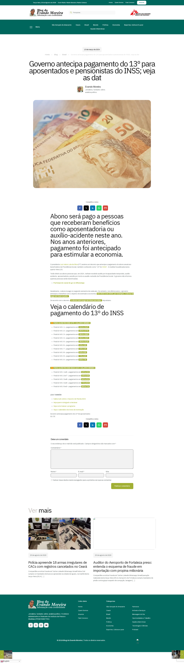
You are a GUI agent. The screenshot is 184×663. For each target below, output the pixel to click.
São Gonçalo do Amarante (115, 606)
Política (109, 622)
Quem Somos (83, 610)
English (6, 661)
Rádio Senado (71, 2)
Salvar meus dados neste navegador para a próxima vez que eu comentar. (82, 480)
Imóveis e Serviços (138, 610)
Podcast (135, 629)
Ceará (108, 610)
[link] (59, 534)
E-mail (81, 471)
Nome (53, 471)
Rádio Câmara (82, 2)
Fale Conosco (83, 618)
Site (107, 471)
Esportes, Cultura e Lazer (115, 629)
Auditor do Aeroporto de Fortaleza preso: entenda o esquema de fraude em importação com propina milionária (122, 566)
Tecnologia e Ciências (140, 626)
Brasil (64, 55)
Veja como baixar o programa (64, 406)
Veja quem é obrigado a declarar (65, 402)
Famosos (135, 606)
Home (47, 55)
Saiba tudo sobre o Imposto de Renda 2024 (69, 399)
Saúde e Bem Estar (139, 622)
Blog (56, 55)
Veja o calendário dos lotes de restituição (68, 410)
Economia (109, 626)
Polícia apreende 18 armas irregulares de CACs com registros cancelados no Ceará (57, 564)
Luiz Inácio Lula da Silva (69, 264)
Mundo (108, 618)
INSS (104, 267)
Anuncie (81, 614)
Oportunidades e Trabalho (141, 618)
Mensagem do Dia (138, 614)
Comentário (56, 448)
